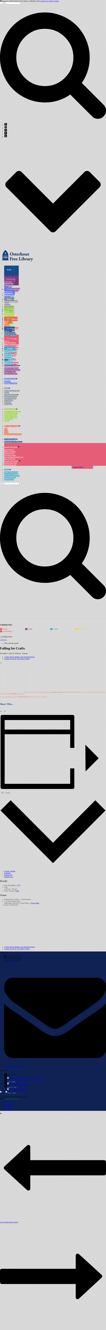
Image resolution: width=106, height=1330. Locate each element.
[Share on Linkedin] (10, 708)
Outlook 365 (8, 875)
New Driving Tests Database (16, 1091)
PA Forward (8, 404)
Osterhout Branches (10, 397)
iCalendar (7, 873)
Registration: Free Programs (10, 334)
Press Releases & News (11, 302)
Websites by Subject (9, 296)
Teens (6, 325)
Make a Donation (11, 345)
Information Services (11, 414)
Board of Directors (10, 399)
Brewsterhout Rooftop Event (13, 457)
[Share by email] (14, 708)
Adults (6, 432)
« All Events (3, 640)
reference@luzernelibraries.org (14, 1067)
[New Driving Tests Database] (17, 1089)
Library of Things (10, 372)
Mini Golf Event (9, 459)
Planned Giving (9, 453)
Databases (8, 293)
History (7, 305)
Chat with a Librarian (9, 355)
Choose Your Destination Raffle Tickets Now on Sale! (25, 1080)
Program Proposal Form (10, 359)
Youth (17, 891)
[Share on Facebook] (1, 711)
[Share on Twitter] (5, 711)
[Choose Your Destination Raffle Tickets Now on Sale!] (25, 1078)
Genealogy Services (10, 417)
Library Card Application (9, 314)
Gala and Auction (10, 455)
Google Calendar (9, 871)
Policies (6, 421)
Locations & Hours (10, 395)
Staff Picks (7, 402)
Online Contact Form (10, 352)
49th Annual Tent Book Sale (16, 1085)
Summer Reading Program (13, 434)
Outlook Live (8, 877)
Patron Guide (8, 419)
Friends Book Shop (10, 463)
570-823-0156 (10, 962)
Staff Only (7, 1108)
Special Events (10, 343)
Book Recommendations (12, 288)
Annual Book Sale (10, 465)
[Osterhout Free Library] (17, 263)
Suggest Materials (8, 363)
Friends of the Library (11, 461)
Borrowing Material (10, 416)
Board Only (8, 1110)
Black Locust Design (12, 1099)
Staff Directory (9, 480)
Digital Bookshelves (10, 374)
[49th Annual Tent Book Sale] (17, 1084)
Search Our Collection (8, 284)
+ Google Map (34, 903)
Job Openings (8, 400)
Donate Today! (78, 467)
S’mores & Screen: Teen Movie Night (17, 659)
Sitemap (6, 1106)
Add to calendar (5, 792)
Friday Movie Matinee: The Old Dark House (19, 657)
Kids (6, 323)
